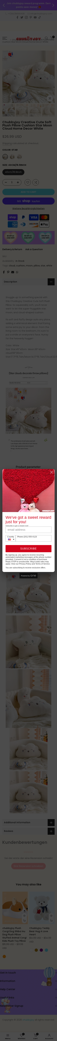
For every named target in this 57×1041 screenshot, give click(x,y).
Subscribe (28, 548)
